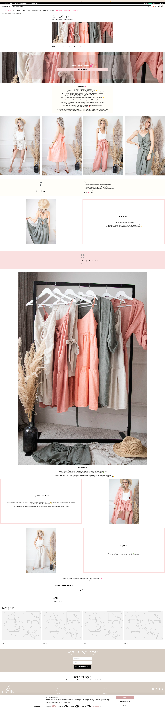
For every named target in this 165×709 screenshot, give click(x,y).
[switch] (66, 706)
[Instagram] (153, 689)
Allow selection (125, 701)
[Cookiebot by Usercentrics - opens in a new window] (37, 706)
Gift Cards (52, 10)
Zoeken (149, 6)
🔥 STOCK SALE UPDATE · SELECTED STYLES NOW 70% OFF (28, 1)
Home (3, 13)
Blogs (6, 13)
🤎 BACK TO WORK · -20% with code (58, 1)
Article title (4, 643)
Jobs (104, 690)
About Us (105, 688)
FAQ (57, 688)
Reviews (105, 693)
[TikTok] (162, 689)
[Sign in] (156, 6)
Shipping (58, 690)
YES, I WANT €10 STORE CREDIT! (82, 666)
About (104, 686)
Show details (96, 706)
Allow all (125, 697)
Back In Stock (45, 10)
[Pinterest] (156, 689)
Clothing (23, 10)
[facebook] (159, 689)
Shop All (18, 10)
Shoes (29, 10)
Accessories (34, 10)
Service (58, 686)
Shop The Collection (82, 69)
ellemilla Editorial (11, 13)
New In (14, 10)
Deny (124, 705)
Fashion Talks (57, 601)
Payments (58, 693)
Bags (40, 10)
